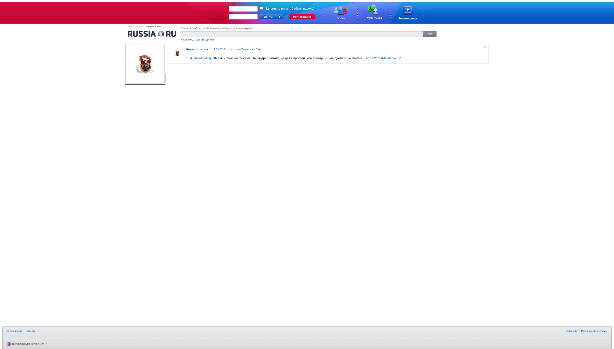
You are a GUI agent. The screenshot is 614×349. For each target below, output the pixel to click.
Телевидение (14, 331)
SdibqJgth (210, 58)
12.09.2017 (218, 49)
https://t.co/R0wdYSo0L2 (383, 58)
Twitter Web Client (251, 49)
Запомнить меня (277, 8)
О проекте (572, 331)
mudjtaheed (194, 58)
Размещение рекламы (594, 331)
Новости (30, 331)
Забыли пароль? (303, 8)
